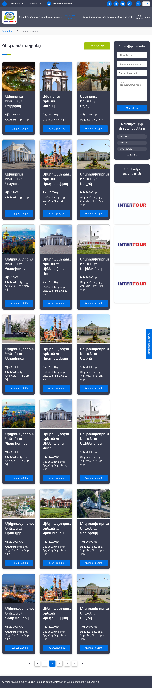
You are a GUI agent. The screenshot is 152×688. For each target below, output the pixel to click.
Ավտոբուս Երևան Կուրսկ (51, 101)
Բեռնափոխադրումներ (93, 17)
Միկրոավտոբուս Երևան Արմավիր (19, 528)
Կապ (147, 17)
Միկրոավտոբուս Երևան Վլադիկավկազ (57, 179)
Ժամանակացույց (51, 17)
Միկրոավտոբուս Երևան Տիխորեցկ (94, 528)
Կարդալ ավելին (19, 128)
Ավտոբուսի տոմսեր (71, 17)
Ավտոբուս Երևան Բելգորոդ (14, 101)
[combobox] (132, 73)
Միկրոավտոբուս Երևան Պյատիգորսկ (19, 264)
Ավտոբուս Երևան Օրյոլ (89, 101)
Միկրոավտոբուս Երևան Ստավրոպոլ (19, 353)
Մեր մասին (139, 17)
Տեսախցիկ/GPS (124, 17)
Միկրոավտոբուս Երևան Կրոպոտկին (57, 528)
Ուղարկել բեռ (97, 46)
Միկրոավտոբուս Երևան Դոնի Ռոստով (19, 613)
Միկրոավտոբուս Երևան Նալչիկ (94, 179)
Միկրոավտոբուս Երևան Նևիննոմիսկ (94, 264)
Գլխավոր (23, 17)
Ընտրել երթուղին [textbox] (127, 73)
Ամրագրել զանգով (149, 344)
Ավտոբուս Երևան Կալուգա (14, 179)
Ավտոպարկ (111, 17)
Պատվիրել (132, 108)
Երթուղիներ (34, 17)
